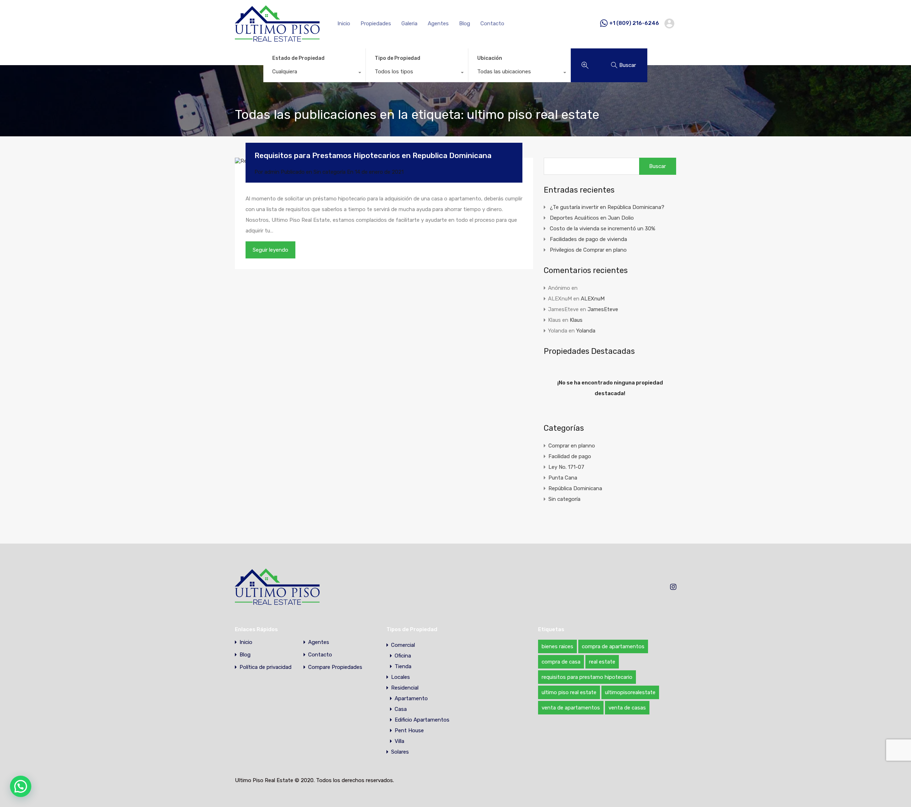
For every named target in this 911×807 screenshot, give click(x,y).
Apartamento (411, 698)
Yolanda (585, 330)
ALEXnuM (593, 298)
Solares (400, 752)
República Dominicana (575, 488)
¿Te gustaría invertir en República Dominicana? (607, 207)
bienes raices (557, 646)
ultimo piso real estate (569, 692)
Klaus (576, 320)
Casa (401, 709)
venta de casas (627, 707)
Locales (400, 677)
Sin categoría (330, 172)
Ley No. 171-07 (566, 467)
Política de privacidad (265, 667)
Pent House (409, 730)
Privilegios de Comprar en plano (588, 250)
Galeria (409, 23)
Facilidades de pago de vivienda (588, 239)
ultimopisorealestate (630, 692)
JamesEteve (603, 309)
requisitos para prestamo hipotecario (587, 677)
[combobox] (314, 73)
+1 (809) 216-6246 (634, 23)
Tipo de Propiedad (397, 58)
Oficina (403, 656)
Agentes (438, 23)
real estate (602, 662)
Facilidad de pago (569, 456)
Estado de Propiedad (298, 58)
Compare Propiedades (335, 667)
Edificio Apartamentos (422, 720)
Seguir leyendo (270, 250)
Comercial (403, 645)
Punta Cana (562, 478)
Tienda (403, 666)
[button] (20, 786)
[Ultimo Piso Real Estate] (277, 38)
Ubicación (489, 58)
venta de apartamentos (571, 707)
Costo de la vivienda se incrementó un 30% (602, 228)
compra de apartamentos (613, 646)
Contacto (492, 23)
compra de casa (561, 662)
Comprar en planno (571, 445)
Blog (464, 23)
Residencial (404, 688)
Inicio (343, 23)
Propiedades (375, 23)
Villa (399, 741)
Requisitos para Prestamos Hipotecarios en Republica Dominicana (372, 155)
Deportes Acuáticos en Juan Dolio (592, 218)
